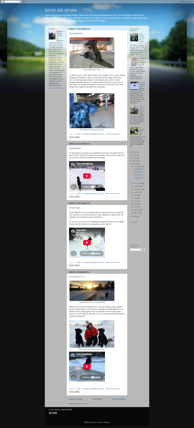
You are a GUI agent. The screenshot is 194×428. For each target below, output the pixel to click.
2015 (135, 155)
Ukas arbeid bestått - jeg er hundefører (142, 38)
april (136, 204)
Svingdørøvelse (76, 33)
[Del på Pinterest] (78, 137)
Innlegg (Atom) (83, 403)
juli (135, 195)
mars (136, 207)
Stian (61, 31)
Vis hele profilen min (56, 88)
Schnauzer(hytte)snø (142, 84)
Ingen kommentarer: (113, 134)
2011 (134, 216)
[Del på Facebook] (76, 137)
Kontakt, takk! (142, 59)
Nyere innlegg (75, 399)
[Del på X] (74, 137)
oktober (137, 186)
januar (136, 213)
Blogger (106, 422)
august (137, 192)
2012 (135, 164)
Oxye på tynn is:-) (77, 276)
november (138, 183)
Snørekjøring (75, 148)
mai (135, 201)
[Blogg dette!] (72, 137)
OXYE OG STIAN (60, 10)
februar (137, 210)
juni (135, 198)
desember (138, 166)
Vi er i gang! (141, 108)
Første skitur (74, 208)
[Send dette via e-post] (70, 137)
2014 (135, 158)
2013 (135, 161)
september (138, 189)
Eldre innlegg (118, 399)
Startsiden (97, 399)
